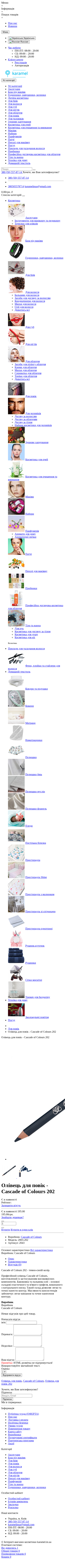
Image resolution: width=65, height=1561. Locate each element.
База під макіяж (17, 92)
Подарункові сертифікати (22, 1437)
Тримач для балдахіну (37, 997)
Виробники (14, 1434)
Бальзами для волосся (27, 295)
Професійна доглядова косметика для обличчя (34, 154)
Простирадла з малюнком (39, 894)
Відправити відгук (12, 1375)
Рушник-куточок (34, 945)
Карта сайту (15, 1431)
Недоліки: (7, 1345)
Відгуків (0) (14, 1264)
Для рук (19, 628)
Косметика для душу (26, 634)
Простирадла (32, 860)
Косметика (14, 200)
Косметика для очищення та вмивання (30, 127)
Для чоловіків (16, 118)
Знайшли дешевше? (12, 1217)
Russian (24, 42)
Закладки (13, 1504)
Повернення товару (19, 1428)
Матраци (30, 723)
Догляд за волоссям (26, 416)
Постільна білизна (35, 843)
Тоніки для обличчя (26, 376)
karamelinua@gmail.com (38, 186)
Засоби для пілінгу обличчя (30, 364)
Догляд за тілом (23, 422)
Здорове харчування (19, 121)
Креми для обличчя (26, 367)
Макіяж (12, 130)
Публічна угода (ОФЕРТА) (23, 1413)
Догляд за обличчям (26, 419)
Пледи (29, 825)
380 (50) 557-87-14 (18, 177)
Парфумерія (15, 136)
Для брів (13, 100)
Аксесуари (14, 89)
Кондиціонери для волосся (30, 301)
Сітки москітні (33, 980)
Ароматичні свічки (25, 536)
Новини (12, 26)
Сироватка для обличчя (28, 373)
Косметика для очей (19, 124)
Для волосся (15, 103)
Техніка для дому (18, 160)
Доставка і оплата (18, 1419)
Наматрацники (33, 740)
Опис (11, 1258)
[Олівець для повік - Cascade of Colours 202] (9, 1177)
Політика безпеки (18, 1422)
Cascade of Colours (33, 1380)
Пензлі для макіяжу (19, 142)
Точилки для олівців (26, 223)
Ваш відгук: (8, 1359)
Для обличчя (15, 112)
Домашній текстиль (19, 163)
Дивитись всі (22, 310)
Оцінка (5, 1368)
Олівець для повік (11, 1380)
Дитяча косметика (18, 98)
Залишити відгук (11, 1205)
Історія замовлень (18, 1501)
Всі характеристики (41, 1250)
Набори (12, 133)
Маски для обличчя (26, 370)
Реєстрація (21, 62)
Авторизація (22, 65)
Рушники (30, 962)
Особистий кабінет (19, 1498)
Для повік (13, 115)
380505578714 (16, 186)
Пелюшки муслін (35, 791)
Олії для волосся (24, 307)
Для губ (12, 106)
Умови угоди (15, 1425)
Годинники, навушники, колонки (27, 95)
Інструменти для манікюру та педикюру (37, 220)
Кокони (29, 705)
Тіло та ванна (15, 157)
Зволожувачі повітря (37, 1017)
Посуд (11, 145)
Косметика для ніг (25, 637)
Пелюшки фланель (36, 808)
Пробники (14, 151)
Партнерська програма (21, 1440)
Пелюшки (31, 757)
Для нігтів (14, 109)
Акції (11, 1443)
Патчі (11, 139)
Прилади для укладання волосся (26, 148)
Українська (28, 38)
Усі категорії (15, 86)
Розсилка (13, 1507)
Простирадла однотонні (38, 928)
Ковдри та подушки (36, 688)
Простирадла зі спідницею (40, 911)
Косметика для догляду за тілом (32, 631)
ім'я (3, 1322)
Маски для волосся (25, 304)
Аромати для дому (25, 534)
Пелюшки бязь (33, 774)
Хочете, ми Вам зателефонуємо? (41, 172)
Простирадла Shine (36, 877)
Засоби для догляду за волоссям (32, 298)
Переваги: (7, 1334)
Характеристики (17, 1261)
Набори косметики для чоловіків (33, 425)
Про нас (12, 23)
